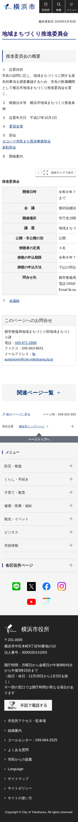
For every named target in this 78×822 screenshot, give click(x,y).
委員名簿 (16, 126)
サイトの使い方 (20, 798)
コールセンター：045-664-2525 (32, 740)
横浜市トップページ (31, 426)
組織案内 (15, 730)
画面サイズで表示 (62, 172)
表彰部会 (9, 147)
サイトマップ (18, 779)
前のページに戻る (18, 414)
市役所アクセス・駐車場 (27, 721)
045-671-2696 (26, 343)
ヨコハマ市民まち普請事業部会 (26, 141)
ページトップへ (39, 439)
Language (15, 769)
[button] (45, 6)
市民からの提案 (20, 759)
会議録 (14, 301)
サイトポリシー (20, 788)
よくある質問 (18, 750)
